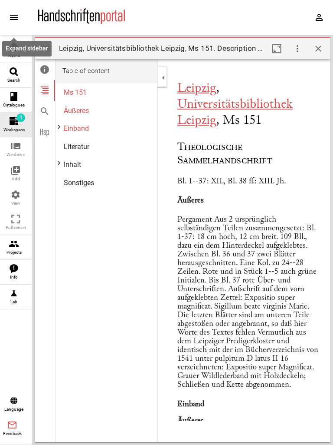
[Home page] (81, 22)
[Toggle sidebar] (46, 48)
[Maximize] (276, 48)
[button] (16, 149)
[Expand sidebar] (13, 17)
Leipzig (196, 88)
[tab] (45, 69)
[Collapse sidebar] (163, 78)
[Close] (318, 48)
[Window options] (297, 48)
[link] (16, 50)
